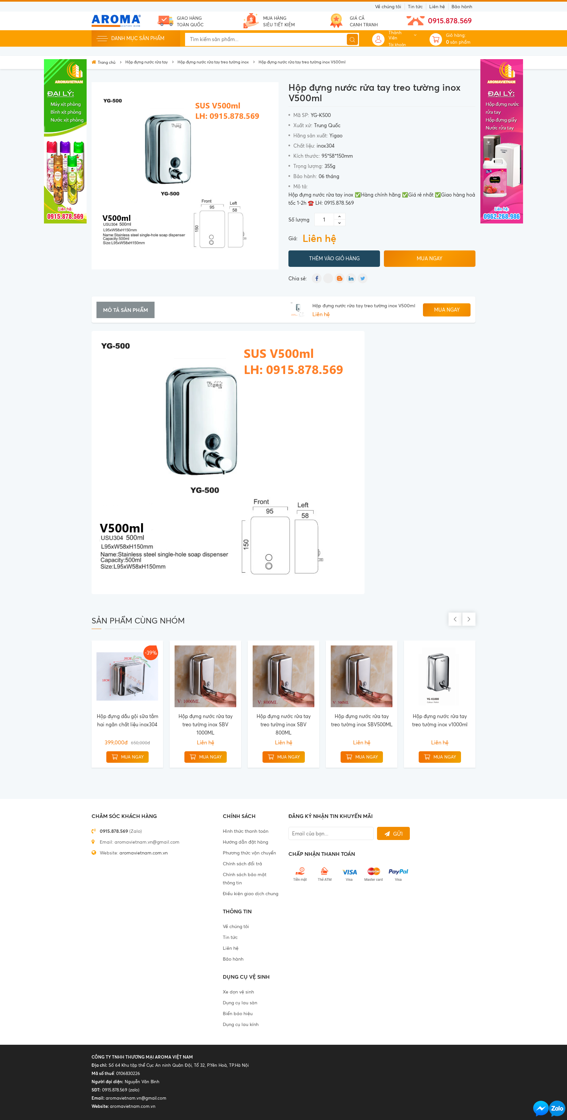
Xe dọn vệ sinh (238, 991)
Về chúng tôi (388, 6)
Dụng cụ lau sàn (240, 1002)
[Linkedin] (351, 278)
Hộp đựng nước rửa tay (146, 61)
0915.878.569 (450, 20)
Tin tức (415, 6)
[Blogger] (340, 278)
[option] (185, 175)
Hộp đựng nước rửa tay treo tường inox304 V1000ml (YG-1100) (148, 724)
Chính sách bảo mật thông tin (244, 878)
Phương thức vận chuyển (249, 852)
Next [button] (468, 619)
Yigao (336, 135)
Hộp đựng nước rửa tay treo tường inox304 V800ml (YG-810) (226, 724)
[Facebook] (317, 278)
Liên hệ (437, 6)
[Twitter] (363, 278)
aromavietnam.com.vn (143, 852)
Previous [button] (455, 619)
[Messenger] (541, 1109)
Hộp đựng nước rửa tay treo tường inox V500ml (363, 305)
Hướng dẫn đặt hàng (245, 842)
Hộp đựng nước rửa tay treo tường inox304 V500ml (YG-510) (304, 724)
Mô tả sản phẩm (125, 310)
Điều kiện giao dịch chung (250, 893)
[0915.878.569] (557, 1109)
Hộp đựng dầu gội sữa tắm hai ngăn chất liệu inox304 (382, 720)
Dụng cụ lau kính (241, 1024)
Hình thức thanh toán (245, 831)
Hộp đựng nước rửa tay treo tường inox (213, 61)
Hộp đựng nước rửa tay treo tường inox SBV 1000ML (460, 724)
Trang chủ (107, 62)
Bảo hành (462, 6)
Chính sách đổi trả (242, 863)
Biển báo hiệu (238, 1013)
